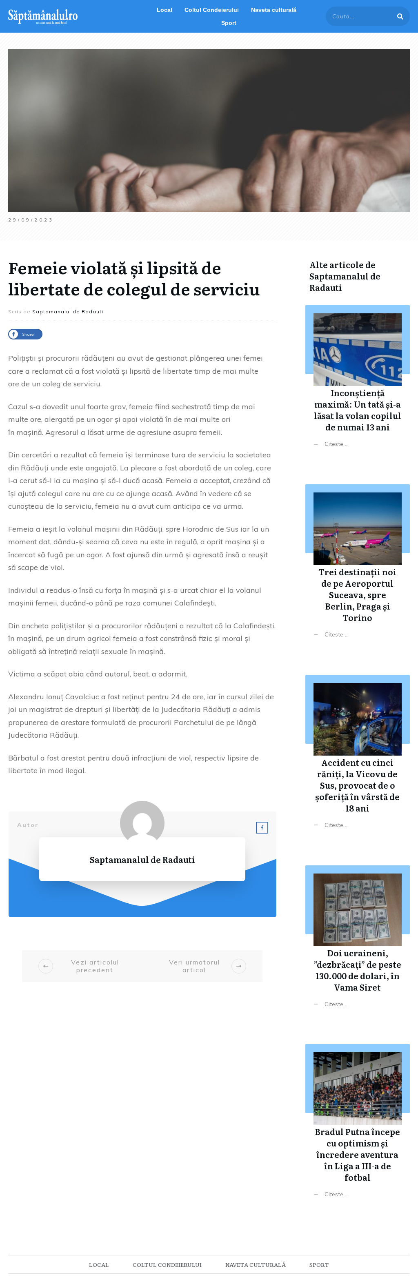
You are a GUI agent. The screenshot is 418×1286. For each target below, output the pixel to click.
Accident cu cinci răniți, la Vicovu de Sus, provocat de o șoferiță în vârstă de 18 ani (357, 758)
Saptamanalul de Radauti (344, 281)
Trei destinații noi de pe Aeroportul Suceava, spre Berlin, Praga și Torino (357, 567)
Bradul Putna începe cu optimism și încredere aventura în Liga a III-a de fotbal (357, 1127)
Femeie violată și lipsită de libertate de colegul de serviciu (134, 277)
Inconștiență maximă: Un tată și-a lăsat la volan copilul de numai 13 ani (357, 382)
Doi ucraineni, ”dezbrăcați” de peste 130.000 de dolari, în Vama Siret (357, 942)
